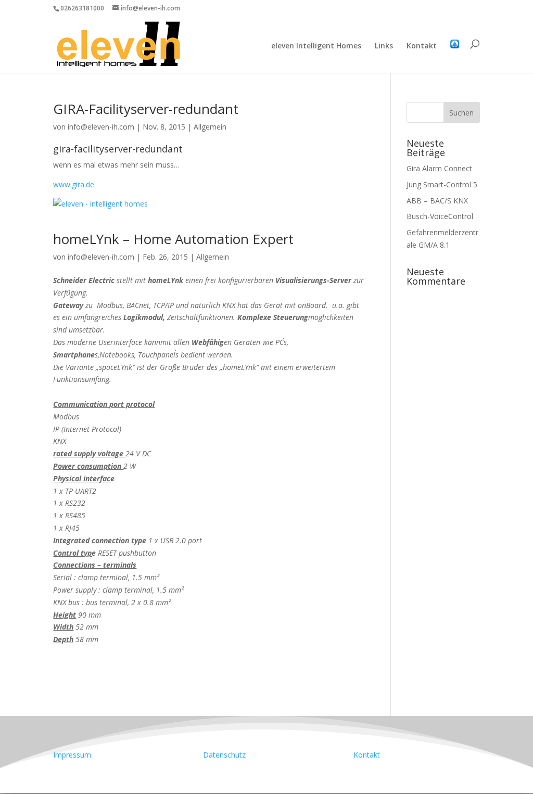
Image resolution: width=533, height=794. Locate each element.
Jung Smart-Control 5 (442, 184)
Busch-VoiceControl (440, 216)
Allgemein (210, 127)
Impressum (72, 755)
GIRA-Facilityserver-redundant (145, 108)
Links (384, 46)
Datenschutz (224, 755)
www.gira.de (73, 184)
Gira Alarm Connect (439, 168)
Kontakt (422, 46)
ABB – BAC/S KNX (437, 201)
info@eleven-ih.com (101, 127)
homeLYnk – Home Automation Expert (173, 238)
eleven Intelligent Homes (316, 46)
